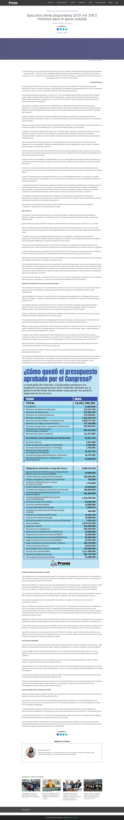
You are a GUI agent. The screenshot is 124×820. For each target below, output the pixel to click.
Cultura (73, 2)
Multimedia (82, 2)
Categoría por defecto (53, 11)
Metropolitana (73, 11)
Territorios (50, 2)
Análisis (110, 2)
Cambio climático (58, 23)
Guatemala (64, 11)
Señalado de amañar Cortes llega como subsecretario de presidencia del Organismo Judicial (51, 796)
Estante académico (101, 2)
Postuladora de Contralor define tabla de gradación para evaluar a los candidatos (31, 795)
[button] (116, 2)
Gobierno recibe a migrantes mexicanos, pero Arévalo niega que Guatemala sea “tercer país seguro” (92, 796)
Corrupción (68, 23)
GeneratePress (73, 817)
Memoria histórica (62, 2)
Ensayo (91, 2)
